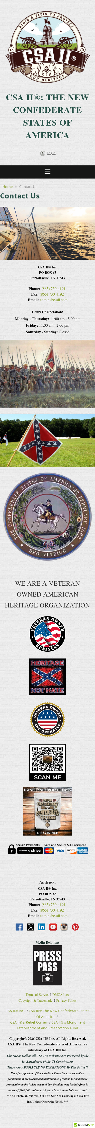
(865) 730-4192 (52, 294)
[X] (31, 927)
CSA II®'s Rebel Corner (28, 1022)
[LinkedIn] (42, 927)
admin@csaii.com (53, 299)
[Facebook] (19, 927)
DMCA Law (60, 994)
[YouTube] (53, 927)
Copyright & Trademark (35, 1000)
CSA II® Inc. (15, 1010)
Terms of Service (37, 994)
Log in (51, 153)
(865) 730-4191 (53, 288)
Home (7, 186)
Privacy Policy (66, 1000)
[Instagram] (64, 927)
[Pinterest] (75, 927)
